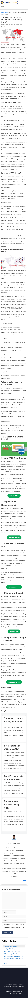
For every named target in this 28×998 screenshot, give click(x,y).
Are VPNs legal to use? (10, 946)
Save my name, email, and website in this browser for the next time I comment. (14, 926)
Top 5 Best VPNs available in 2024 (13, 958)
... (24, 879)
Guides (7, 12)
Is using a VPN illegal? (10, 949)
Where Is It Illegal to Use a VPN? (13, 951)
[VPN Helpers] (9, 2)
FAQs (5, 963)
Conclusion (7, 961)
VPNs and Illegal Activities (11, 953)
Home (2, 12)
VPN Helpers (23, 2)
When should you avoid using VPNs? (14, 956)
